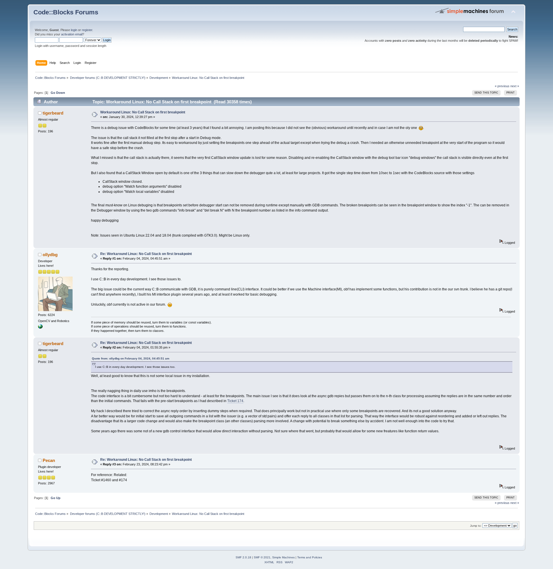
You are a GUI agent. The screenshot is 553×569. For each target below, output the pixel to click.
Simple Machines (283, 557)
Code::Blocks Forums (65, 12)
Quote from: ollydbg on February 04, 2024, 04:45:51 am (130, 358)
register (87, 30)
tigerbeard (53, 113)
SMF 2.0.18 (243, 557)
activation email (71, 34)
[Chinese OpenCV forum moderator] (40, 327)
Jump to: (476, 525)
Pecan (49, 460)
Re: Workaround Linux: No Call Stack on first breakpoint (146, 254)
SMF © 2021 (262, 557)
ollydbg (50, 254)
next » (514, 86)
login (74, 30)
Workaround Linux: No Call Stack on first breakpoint (142, 112)
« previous (502, 86)
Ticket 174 (235, 401)
